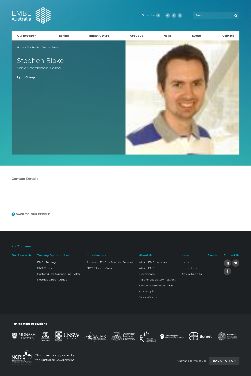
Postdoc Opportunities (52, 279)
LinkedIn (227, 262)
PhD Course (45, 268)
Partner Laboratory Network (157, 279)
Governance (147, 274)
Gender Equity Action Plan (156, 285)
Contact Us (231, 255)
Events (212, 255)
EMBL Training (46, 262)
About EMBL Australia (153, 262)
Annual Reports (192, 274)
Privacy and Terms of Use (191, 360)
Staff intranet (21, 246)
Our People (33, 47)
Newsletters (189, 268)
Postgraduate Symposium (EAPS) (58, 274)
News (185, 255)
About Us (145, 255)
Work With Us (148, 297)
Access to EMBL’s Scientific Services (110, 262)
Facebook (227, 271)
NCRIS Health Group (100, 268)
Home (20, 47)
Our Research (21, 255)
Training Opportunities (53, 255)
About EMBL (147, 268)
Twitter (236, 262)
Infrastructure (97, 255)
